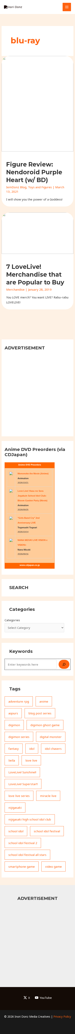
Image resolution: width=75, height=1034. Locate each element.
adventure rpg (18, 701)
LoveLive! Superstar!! (23, 784)
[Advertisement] (37, 392)
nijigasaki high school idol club (29, 819)
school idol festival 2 (22, 843)
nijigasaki (15, 808)
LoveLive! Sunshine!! (22, 772)
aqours (13, 713)
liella (11, 760)
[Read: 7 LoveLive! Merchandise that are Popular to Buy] (37, 233)
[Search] (64, 664)
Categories (12, 620)
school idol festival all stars (27, 855)
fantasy (13, 749)
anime (43, 701)
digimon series (18, 737)
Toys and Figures (40, 187)
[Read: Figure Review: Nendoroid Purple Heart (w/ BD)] (37, 103)
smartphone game (21, 866)
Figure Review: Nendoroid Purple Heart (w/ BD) (34, 172)
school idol (15, 831)
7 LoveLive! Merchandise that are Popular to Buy (35, 274)
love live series (19, 796)
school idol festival (47, 831)
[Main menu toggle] (67, 7)
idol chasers (53, 749)
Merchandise (15, 289)
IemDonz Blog (16, 187)
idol (31, 749)
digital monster (51, 737)
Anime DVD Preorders (29, 465)
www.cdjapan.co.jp (30, 565)
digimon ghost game (45, 725)
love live (31, 760)
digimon (14, 725)
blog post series (39, 713)
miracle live (48, 796)
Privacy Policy (62, 1016)
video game (53, 866)
